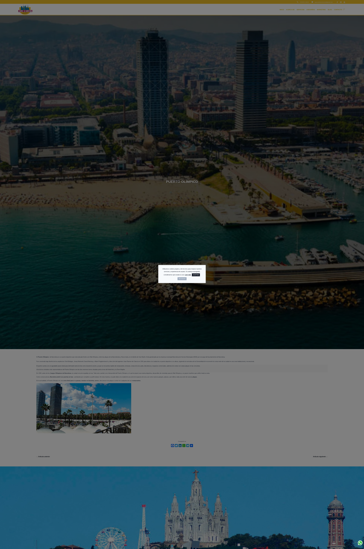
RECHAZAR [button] (182, 278)
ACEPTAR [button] (196, 275)
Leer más (188, 275)
